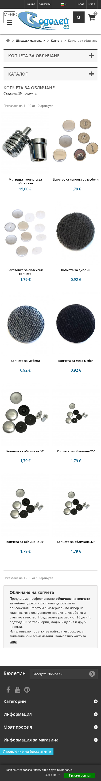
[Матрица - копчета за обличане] (25, 142)
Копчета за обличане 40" (25, 451)
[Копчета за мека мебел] (76, 324)
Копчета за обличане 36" (25, 542)
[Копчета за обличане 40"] (25, 414)
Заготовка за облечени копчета (25, 272)
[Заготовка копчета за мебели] (76, 142)
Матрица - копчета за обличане (25, 181)
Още (13, 642)
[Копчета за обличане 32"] (76, 505)
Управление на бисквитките (27, 751)
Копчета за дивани (75, 270)
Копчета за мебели (25, 361)
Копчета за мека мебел (75, 361)
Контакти (44, 4)
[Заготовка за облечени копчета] (25, 233)
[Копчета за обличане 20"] (76, 414)
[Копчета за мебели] (25, 324)
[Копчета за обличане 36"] (25, 505)
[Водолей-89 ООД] (44, 21)
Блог (81, 4)
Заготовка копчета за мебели (76, 179)
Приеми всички (79, 775)
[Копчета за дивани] (76, 233)
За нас (31, 4)
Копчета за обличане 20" (76, 451)
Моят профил (18, 727)
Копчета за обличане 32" (76, 542)
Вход (92, 4)
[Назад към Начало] (8, 41)
